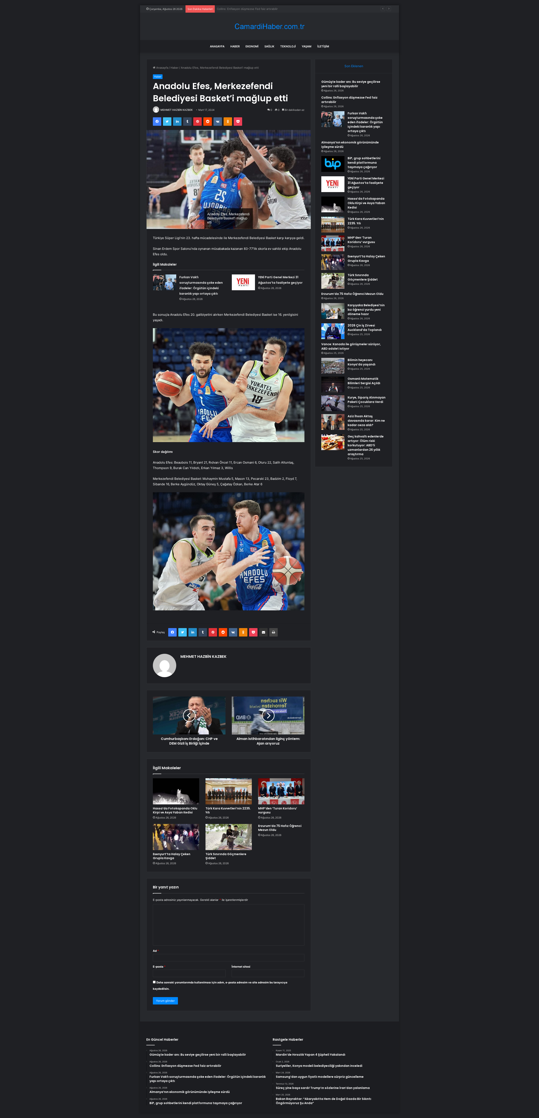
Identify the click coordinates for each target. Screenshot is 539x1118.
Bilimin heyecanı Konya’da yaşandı (361, 362)
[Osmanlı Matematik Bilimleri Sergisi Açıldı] (332, 384)
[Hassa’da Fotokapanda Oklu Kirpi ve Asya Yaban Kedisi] (176, 791)
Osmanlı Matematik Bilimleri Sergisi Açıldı (364, 381)
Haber (235, 46)
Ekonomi (252, 46)
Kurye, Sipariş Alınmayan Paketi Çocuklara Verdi (367, 399)
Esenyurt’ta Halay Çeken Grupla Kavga (171, 856)
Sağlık (269, 46)
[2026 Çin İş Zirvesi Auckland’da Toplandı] (332, 331)
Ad (156, 950)
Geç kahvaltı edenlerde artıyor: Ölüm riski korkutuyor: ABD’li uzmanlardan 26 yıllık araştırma (366, 445)
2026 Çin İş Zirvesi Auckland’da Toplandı (365, 327)
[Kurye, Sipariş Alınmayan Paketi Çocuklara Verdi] (332, 403)
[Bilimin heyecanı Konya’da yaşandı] (332, 366)
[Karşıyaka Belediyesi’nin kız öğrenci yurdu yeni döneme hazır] (332, 311)
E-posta (159, 966)
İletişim (323, 46)
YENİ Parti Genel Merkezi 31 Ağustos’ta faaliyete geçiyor (366, 182)
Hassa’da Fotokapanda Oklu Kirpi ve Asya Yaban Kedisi (175, 810)
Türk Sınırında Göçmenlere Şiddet (225, 856)
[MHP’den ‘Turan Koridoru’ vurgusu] (281, 791)
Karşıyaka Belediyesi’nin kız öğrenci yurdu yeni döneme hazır (366, 309)
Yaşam (306, 46)
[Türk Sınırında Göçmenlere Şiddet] (228, 837)
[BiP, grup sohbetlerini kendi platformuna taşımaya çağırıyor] (332, 164)
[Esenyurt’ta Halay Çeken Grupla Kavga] (176, 837)
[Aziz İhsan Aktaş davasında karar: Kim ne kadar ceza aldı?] (332, 422)
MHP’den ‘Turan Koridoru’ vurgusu (277, 810)
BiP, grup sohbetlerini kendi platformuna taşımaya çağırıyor (364, 162)
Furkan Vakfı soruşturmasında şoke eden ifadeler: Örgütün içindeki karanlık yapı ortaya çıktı (277, 9)
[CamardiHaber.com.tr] (269, 26)
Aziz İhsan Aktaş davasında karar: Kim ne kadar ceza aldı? (366, 420)
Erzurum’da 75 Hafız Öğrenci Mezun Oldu (280, 828)
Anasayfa (217, 46)
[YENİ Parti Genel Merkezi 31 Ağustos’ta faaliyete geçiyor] (243, 282)
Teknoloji (288, 46)
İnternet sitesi (241, 966)
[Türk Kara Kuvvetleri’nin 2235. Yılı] (228, 791)
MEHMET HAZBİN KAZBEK (176, 109)
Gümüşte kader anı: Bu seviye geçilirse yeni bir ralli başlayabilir (350, 84)
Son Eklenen (353, 66)
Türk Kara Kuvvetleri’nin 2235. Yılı (228, 810)
